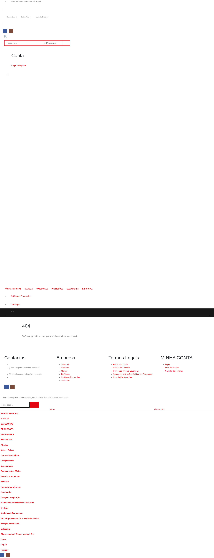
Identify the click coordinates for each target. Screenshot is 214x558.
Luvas (3, 539)
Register (4, 550)
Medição (4, 508)
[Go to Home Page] (6, 311)
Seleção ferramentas (10, 524)
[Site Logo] (20, 36)
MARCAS (29, 289)
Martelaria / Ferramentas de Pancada (17, 503)
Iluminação (6, 492)
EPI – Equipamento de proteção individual (20, 518)
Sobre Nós (25, 17)
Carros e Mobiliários (10, 456)
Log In (4, 545)
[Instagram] (11, 31)
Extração (5, 482)
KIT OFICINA (87, 289)
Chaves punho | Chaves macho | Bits (17, 534)
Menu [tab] (52, 409)
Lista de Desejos (42, 17)
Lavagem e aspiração (10, 497)
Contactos (11, 17)
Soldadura (5, 529)
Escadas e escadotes (10, 476)
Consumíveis (7, 466)
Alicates (4, 445)
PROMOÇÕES (57, 289)
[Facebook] (5, 31)
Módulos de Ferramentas (12, 513)
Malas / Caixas (7, 450)
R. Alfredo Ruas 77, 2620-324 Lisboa (24, 377)
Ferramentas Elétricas (11, 487)
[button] (1, 400)
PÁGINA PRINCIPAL (13, 289)
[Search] (66, 43)
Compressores (7, 461)
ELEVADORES (73, 289)
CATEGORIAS (42, 289)
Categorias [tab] (159, 409)
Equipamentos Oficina (11, 471)
